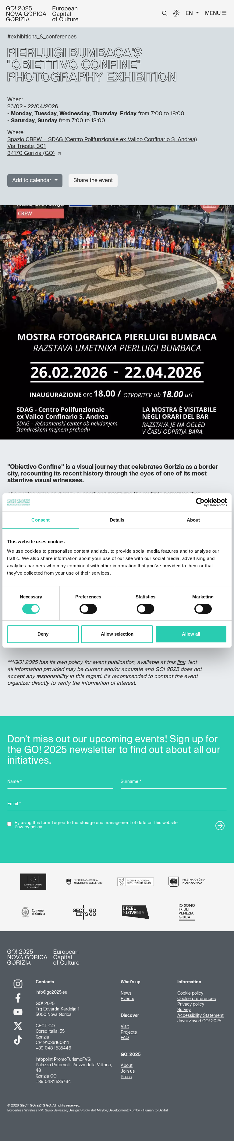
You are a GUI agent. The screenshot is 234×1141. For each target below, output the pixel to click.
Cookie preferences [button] (196, 999)
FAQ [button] (125, 1038)
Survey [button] (184, 1010)
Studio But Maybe (93, 1110)
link (181, 662)
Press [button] (126, 1077)
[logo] (42, 13)
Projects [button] (129, 1032)
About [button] (127, 1066)
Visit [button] (125, 1026)
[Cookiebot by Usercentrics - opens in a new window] (200, 502)
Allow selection (117, 634)
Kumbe (134, 1110)
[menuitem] (164, 13)
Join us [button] (128, 1071)
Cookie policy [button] (190, 993)
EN (190, 13)
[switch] (88, 609)
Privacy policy (28, 827)
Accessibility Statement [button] (200, 1016)
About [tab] (193, 519)
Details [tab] (117, 519)
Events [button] (127, 999)
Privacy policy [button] (190, 1004)
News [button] (126, 993)
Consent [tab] (40, 519)
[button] (164, 13)
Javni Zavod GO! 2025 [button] (199, 1021)
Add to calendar (32, 180)
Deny (42, 634)
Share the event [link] (93, 180)
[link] (17, 984)
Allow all (191, 634)
